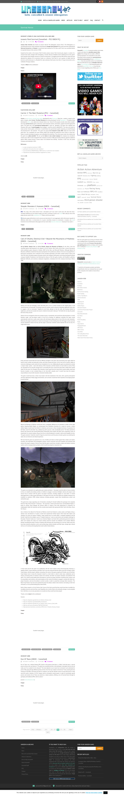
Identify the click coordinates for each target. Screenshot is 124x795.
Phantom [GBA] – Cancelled (85, 776)
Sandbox (100, 192)
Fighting (93, 175)
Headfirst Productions (47, 649)
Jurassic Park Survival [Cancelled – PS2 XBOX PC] (40, 39)
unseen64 (86, 202)
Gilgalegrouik (80, 301)
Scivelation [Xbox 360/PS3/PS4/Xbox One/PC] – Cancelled (89, 762)
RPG (92, 191)
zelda (90, 202)
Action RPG (82, 172)
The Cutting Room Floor (83, 333)
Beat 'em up (96, 173)
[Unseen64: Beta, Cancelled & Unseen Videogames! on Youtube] (100, 2)
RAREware (86, 192)
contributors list (37, 215)
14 (51, 729)
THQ (78, 202)
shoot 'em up (85, 194)
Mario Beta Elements (82, 313)
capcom (79, 176)
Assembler (79, 283)
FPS (23, 229)
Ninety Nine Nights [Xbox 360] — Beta (87, 758)
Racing (92, 188)
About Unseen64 (25, 762)
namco (97, 182)
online (85, 185)
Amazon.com (89, 246)
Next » (70, 729)
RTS (95, 192)
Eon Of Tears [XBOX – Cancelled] (34, 659)
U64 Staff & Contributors (28, 115)
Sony (49, 36)
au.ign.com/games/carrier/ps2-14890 (32, 147)
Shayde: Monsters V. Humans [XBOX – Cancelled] (40, 206)
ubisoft (81, 202)
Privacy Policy (25, 774)
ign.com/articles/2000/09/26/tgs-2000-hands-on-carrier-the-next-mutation (41, 150)
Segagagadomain (81, 325)
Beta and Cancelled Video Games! (92, 211)
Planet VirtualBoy (81, 319)
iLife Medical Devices (82, 219)
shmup (79, 194)
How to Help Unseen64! (27, 759)
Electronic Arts (86, 175)
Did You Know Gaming (82, 291)
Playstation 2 (63, 120)
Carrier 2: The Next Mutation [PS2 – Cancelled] (39, 113)
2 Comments (50, 208)
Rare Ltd (80, 192)
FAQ (91, 20)
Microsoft (24, 36)
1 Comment (50, 115)
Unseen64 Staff (25, 765)
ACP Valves (80, 211)
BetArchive (79, 289)
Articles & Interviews (26, 756)
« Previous (38, 729)
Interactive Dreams (81, 307)
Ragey (78, 321)
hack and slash (85, 179)
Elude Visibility (80, 293)
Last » (48, 732)
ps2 (83, 188)
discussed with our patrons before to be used (64, 763)
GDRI (78, 299)
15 (54, 729)
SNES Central (80, 329)
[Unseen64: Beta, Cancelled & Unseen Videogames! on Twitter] (97, 2)
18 (64, 729)
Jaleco (29, 122)
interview (91, 179)
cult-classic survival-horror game (35, 118)
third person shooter (93, 200)
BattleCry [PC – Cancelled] (84, 772)
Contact (97, 20)
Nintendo (80, 185)
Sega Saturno (80, 323)
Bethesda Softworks (36, 649)
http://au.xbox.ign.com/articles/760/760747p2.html (35, 605)
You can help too (85, 64)
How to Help (78, 20)
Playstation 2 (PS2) (42, 36)
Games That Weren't (82, 295)
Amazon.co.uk (80, 248)
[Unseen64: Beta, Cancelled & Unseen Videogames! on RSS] (102, 2)
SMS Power (80, 327)
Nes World (79, 315)
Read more (71, 103)
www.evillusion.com (29, 679)
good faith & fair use (88, 66)
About (86, 20)
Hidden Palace (80, 305)
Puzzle (87, 188)
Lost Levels (80, 311)
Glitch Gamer (80, 303)
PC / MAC (34, 36)
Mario (85, 182)
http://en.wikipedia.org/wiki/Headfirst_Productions (35, 601)
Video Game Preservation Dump (85, 337)
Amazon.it (95, 246)
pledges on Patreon (59, 770)
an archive (85, 50)
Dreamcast (54, 118)
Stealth (88, 197)
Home (40, 20)
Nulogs (79, 317)
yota (24, 41)
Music (94, 182)
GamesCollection (81, 297)
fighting (99, 175)
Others (29, 36)
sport (79, 197)
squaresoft (84, 197)
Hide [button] (105, 792)
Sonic (97, 194)
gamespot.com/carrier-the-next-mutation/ (33, 149)
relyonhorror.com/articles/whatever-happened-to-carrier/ (37, 152)
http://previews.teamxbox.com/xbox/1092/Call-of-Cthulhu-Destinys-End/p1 (41, 607)
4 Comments (40, 41)
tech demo (80, 200)
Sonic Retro (80, 331)
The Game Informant (82, 335)
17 (61, 729)
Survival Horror (35, 103)
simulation (92, 194)
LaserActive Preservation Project (85, 309)
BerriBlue (79, 285)
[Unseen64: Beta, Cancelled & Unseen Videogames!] (46, 11)
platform (91, 185)
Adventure (89, 173)
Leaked (80, 182)
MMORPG (89, 182)
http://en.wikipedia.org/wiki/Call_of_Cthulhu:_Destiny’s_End (37, 600)
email (60, 213)
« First (32, 729)
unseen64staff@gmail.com (29, 1)
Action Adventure (26, 103)
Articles (69, 20)
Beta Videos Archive (82, 287)
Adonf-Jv (79, 281)
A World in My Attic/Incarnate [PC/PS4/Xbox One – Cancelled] (90, 767)
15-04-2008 (31, 41)
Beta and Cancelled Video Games (29, 753)
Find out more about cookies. (94, 792)
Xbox (53, 36)
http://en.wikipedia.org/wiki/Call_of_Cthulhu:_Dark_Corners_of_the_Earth (40, 603)
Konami (95, 179)
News (63, 20)
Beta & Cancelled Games (51, 20)
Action (80, 169)
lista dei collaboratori (56, 221)
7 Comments (50, 243)
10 (45, 729)
